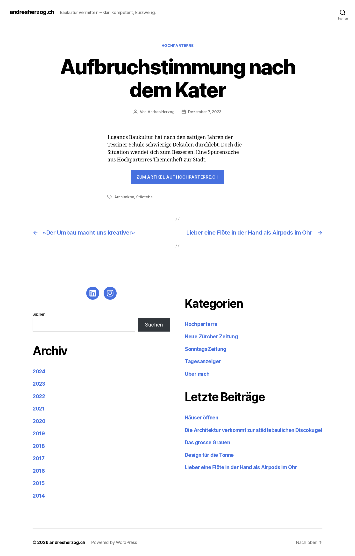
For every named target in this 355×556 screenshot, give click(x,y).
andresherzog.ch (32, 12)
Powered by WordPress (114, 542)
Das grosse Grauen (207, 442)
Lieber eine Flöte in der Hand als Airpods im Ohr (241, 467)
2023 (39, 384)
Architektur (124, 197)
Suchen (39, 314)
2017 (39, 458)
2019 (39, 434)
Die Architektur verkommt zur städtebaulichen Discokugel (253, 430)
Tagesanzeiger (203, 361)
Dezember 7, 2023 (204, 111)
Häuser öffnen (201, 418)
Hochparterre (178, 45)
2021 (39, 409)
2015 (39, 483)
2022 (39, 396)
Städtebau (145, 197)
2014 (39, 496)
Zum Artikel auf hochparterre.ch (177, 177)
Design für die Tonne (210, 455)
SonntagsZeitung (206, 349)
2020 (39, 421)
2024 (39, 371)
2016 (39, 471)
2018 (39, 446)
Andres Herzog (161, 111)
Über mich (197, 374)
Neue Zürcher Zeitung (211, 337)
